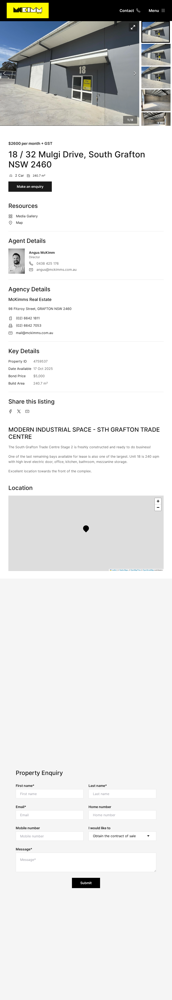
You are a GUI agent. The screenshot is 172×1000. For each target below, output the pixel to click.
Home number (100, 807)
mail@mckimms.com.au (34, 333)
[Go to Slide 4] (156, 100)
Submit (86, 883)
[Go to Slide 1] (155, 32)
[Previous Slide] (4, 73)
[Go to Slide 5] (156, 123)
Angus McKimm (42, 252)
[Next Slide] (135, 73)
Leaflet (113, 570)
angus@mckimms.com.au (56, 269)
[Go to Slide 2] (156, 55)
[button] (69, 73)
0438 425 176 (47, 263)
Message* (24, 849)
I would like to (100, 828)
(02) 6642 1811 (28, 318)
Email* (21, 807)
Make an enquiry (30, 186)
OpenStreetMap (148, 570)
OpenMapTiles (135, 570)
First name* (25, 786)
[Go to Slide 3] (156, 77)
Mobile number (28, 828)
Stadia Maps (123, 570)
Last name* (98, 786)
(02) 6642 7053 (28, 325)
